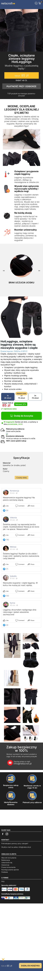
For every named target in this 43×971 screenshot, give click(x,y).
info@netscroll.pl (23, 763)
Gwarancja (5, 865)
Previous (4, 319)
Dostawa (4, 872)
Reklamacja (5, 860)
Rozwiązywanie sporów (10, 870)
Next (39, 319)
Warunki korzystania (8, 858)
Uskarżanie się (6, 862)
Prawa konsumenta (8, 867)
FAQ (2, 881)
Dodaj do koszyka (23, 415)
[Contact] (36, 3)
